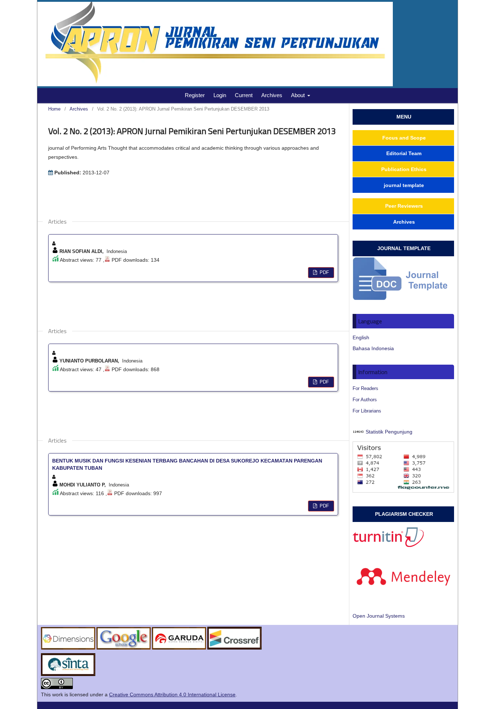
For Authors (365, 399)
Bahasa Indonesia (373, 348)
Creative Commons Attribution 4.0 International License (172, 694)
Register (195, 95)
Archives (271, 95)
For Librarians (367, 411)
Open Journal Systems (379, 616)
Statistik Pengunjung (389, 432)
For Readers (365, 388)
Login (219, 95)
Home (54, 109)
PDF (323, 272)
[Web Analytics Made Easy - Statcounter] (358, 432)
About (298, 95)
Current (244, 95)
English (361, 337)
